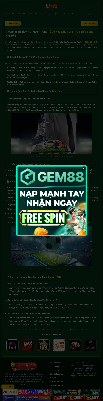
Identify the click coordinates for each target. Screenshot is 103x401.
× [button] (83, 168)
